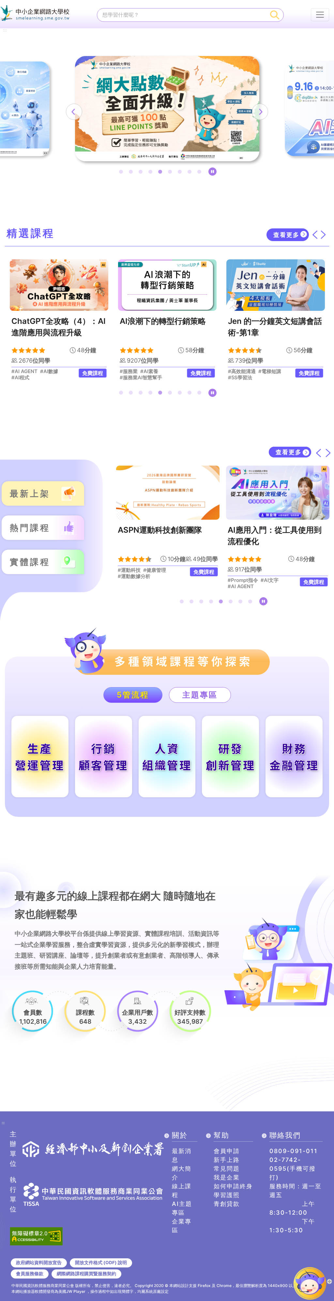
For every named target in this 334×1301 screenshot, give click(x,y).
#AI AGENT (131, 586)
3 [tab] (142, 173)
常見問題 (227, 1168)
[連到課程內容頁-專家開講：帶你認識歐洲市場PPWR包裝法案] (277, 493)
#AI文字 (160, 580)
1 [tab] (122, 173)
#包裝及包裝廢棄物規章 (254, 576)
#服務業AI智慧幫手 (32, 378)
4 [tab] (151, 173)
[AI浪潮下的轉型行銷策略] (59, 285)
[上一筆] (74, 112)
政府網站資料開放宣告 (39, 1262)
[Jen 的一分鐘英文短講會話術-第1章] (167, 285)
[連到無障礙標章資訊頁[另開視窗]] (36, 1235)
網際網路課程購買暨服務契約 (86, 1273)
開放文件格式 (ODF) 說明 (101, 1262)
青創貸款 (227, 1203)
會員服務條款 (29, 1273)
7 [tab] (181, 173)
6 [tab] (171, 173)
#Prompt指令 (133, 580)
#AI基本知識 (242, 378)
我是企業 (227, 1177)
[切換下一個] (323, 234)
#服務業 (20, 371)
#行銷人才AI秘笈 (247, 371)
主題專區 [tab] (200, 695)
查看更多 (286, 234)
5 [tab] (161, 173)
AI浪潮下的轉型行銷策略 (54, 321)
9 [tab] (200, 173)
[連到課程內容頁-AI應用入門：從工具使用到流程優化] (168, 493)
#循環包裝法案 (264, 570)
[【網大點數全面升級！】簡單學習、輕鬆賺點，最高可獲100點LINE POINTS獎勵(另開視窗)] (167, 108)
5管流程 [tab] (133, 695)
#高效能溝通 (133, 371)
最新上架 (30, 493)
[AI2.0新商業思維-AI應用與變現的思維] (275, 285)
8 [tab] (191, 173)
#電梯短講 (161, 371)
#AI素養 (41, 371)
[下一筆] (260, 112)
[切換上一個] (314, 234)
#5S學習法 (132, 378)
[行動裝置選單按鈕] (320, 14)
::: (5, 30)
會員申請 (227, 1151)
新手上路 (227, 1159)
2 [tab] (132, 173)
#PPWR (237, 570)
